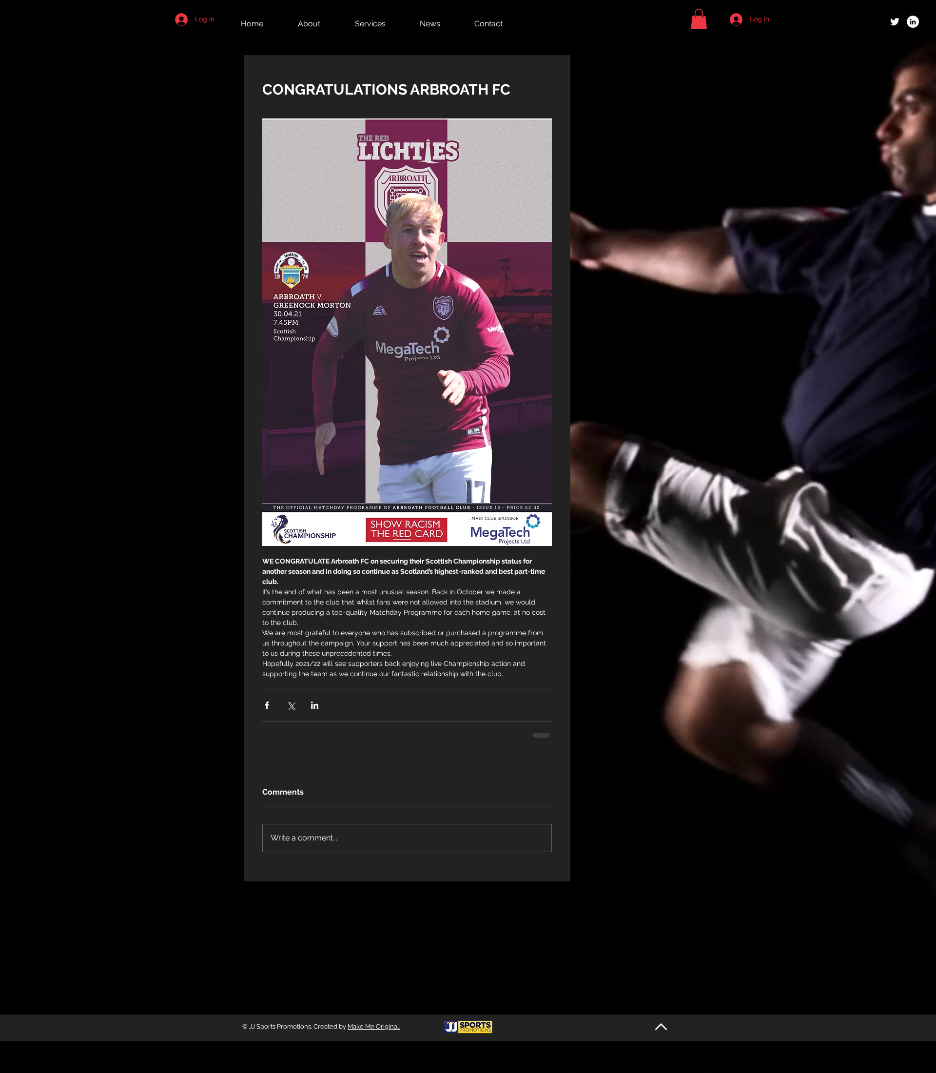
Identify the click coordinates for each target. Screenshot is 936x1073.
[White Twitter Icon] (895, 22)
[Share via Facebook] (267, 705)
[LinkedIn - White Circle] (913, 22)
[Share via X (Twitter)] (290, 705)
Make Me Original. (374, 1026)
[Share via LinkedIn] (314, 705)
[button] (698, 19)
